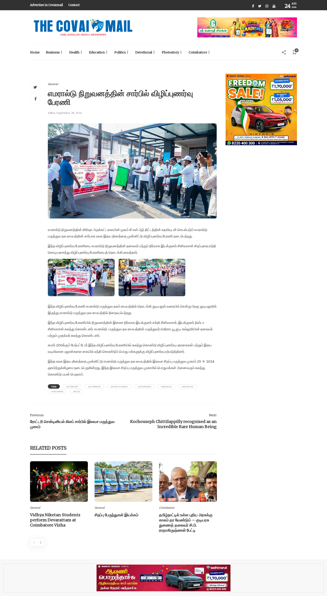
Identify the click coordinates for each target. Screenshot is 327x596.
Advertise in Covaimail (46, 5)
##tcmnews (94, 386)
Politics (120, 52)
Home (35, 52)
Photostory (170, 52)
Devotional (143, 52)
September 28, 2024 (69, 112)
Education (97, 52)
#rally (76, 391)
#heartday (188, 386)
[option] (59, 495)
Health (74, 52)
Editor (51, 112)
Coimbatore (198, 52)
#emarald (166, 386)
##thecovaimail (119, 386)
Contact (74, 5)
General (53, 84)
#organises (57, 391)
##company (72, 386)
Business (53, 52)
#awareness (144, 386)
